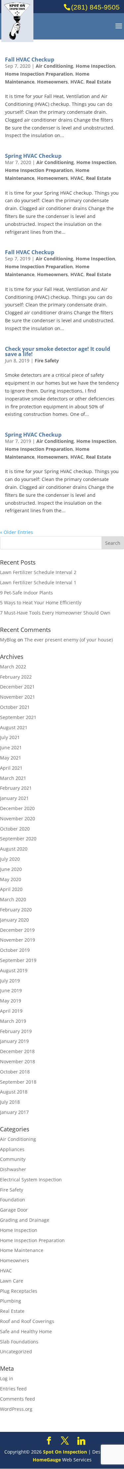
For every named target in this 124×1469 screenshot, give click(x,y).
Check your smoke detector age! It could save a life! (57, 351)
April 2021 (11, 768)
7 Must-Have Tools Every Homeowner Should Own (55, 613)
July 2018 (10, 1102)
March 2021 (13, 778)
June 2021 (11, 747)
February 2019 (16, 1031)
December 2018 (17, 1051)
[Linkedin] (81, 1441)
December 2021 (17, 687)
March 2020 (13, 899)
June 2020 (11, 869)
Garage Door (14, 1210)
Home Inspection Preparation (39, 74)
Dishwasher (13, 1169)
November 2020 (17, 818)
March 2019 (13, 1021)
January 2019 (14, 1041)
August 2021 (13, 727)
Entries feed (13, 1388)
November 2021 (17, 697)
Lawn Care (11, 1281)
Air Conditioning (54, 66)
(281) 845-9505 (95, 7)
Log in (6, 1378)
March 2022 (13, 666)
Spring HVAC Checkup (33, 155)
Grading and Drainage (24, 1220)
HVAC (76, 82)
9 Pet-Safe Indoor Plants (26, 593)
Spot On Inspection (65, 1452)
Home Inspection (95, 66)
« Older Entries (16, 532)
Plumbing (10, 1301)
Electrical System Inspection (31, 1179)
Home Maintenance (21, 1250)
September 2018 (18, 1082)
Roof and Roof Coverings (27, 1321)
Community (12, 1159)
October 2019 (15, 950)
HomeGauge (47, 1460)
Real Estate (98, 82)
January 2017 (14, 1112)
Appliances (12, 1149)
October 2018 (15, 1072)
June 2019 (11, 990)
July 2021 (10, 737)
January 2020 (14, 920)
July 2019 (10, 980)
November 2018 (17, 1061)
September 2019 (18, 960)
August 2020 (13, 849)
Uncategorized (16, 1351)
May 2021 (10, 758)
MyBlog (8, 640)
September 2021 (18, 717)
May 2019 (10, 1001)
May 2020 (10, 879)
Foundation (12, 1199)
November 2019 (17, 940)
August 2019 (13, 970)
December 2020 (17, 808)
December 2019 (17, 930)
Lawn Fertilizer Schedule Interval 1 (38, 582)
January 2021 (14, 798)
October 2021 (15, 707)
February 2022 (16, 677)
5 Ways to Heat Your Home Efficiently (40, 602)
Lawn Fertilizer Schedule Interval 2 (38, 572)
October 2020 (15, 829)
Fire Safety (47, 360)
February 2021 (16, 788)
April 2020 (11, 889)
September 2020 (18, 838)
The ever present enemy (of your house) (68, 640)
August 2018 (13, 1092)
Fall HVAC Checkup (29, 59)
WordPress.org (16, 1409)
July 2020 (10, 859)
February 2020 (16, 909)
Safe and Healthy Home (26, 1331)
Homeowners (52, 82)
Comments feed (17, 1399)
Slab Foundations (19, 1341)
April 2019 (11, 1011)
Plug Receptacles (18, 1291)
